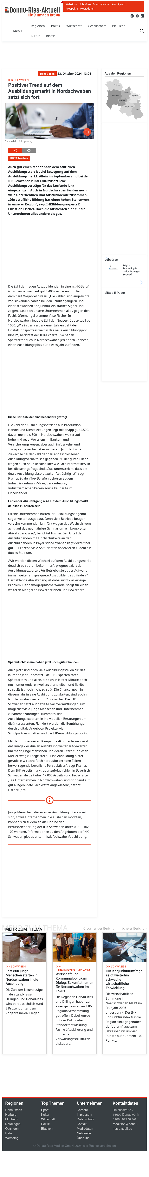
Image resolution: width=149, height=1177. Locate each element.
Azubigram (118, 4)
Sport (45, 1110)
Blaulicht (118, 26)
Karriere (82, 1110)
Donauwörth (13, 1110)
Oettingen (12, 1128)
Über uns (83, 1138)
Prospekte (72, 8)
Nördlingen (13, 1124)
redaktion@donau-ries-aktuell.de (125, 1126)
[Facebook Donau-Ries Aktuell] (137, 16)
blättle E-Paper (115, 293)
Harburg (10, 1114)
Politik (55, 26)
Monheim (11, 1119)
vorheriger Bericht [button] (100, 928)
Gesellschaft (97, 26)
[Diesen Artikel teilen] (15, 150)
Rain (8, 1133)
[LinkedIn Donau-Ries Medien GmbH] (142, 16)
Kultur (35, 36)
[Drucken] (29, 150)
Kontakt (82, 1124)
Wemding (11, 1138)
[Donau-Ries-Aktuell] (32, 12)
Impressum (84, 1114)
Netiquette (84, 1133)
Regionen (38, 26)
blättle (50, 36)
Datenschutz (85, 1119)
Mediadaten (87, 8)
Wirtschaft (74, 26)
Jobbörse (85, 4)
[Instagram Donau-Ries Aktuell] (132, 16)
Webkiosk (71, 4)
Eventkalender (101, 4)
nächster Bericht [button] (132, 928)
